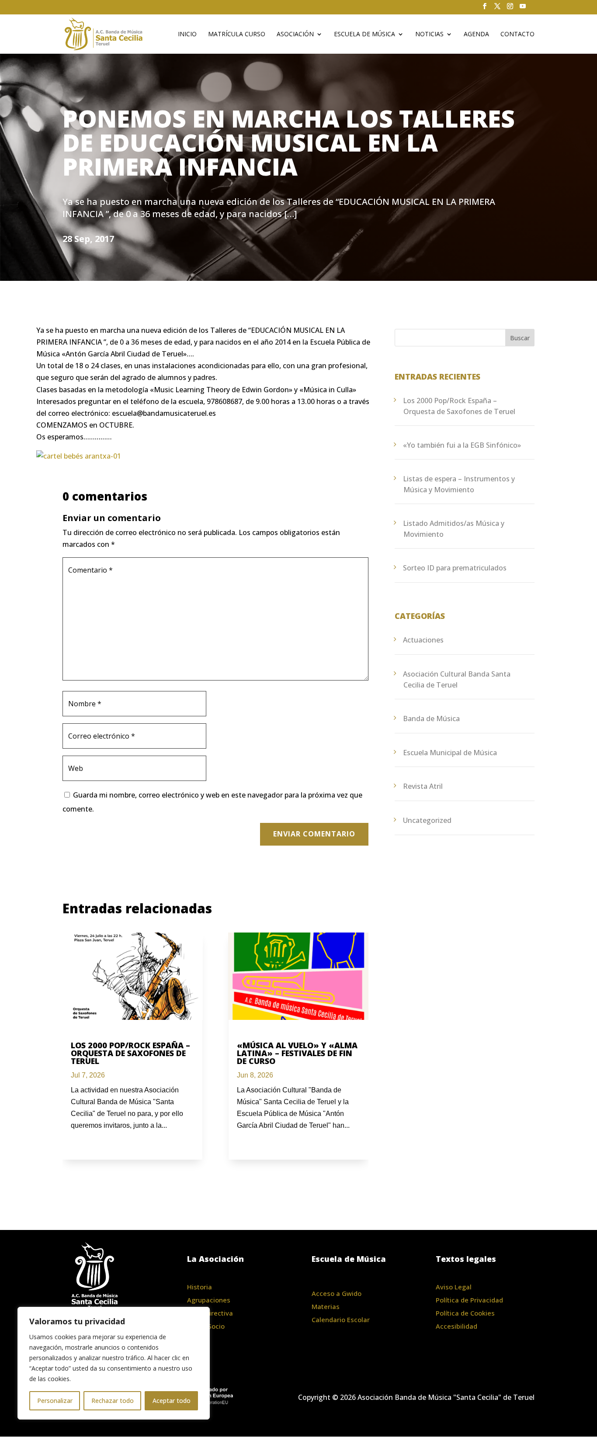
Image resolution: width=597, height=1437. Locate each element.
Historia (199, 1286)
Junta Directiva (210, 1313)
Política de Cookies (465, 1313)
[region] (113, 1363)
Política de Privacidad (469, 1299)
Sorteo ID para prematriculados (455, 568)
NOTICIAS (429, 34)
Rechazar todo (112, 1400)
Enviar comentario (314, 834)
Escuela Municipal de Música (450, 752)
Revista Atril (423, 786)
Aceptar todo (172, 1400)
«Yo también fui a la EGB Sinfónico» (462, 445)
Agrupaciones (208, 1299)
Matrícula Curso (236, 34)
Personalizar (55, 1400)
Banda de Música (431, 718)
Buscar (520, 338)
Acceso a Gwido (336, 1293)
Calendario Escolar (341, 1319)
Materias (326, 1306)
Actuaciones (423, 640)
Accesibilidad (456, 1326)
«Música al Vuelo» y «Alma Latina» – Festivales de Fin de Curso (297, 1053)
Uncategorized (427, 820)
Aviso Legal (454, 1286)
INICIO (187, 34)
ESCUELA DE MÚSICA (364, 34)
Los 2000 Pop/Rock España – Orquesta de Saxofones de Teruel (130, 1053)
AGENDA (476, 34)
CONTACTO (517, 34)
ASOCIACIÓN (295, 34)
